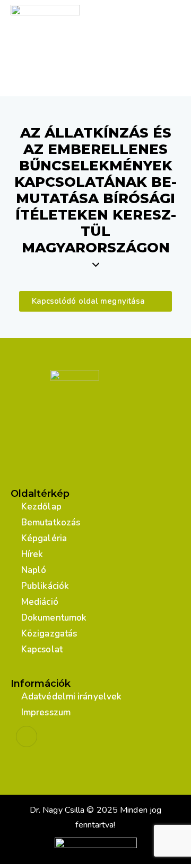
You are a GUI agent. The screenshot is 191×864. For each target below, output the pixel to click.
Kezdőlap (41, 507)
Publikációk (45, 586)
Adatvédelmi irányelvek (71, 696)
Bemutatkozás (50, 522)
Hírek (32, 554)
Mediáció (39, 602)
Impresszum (46, 712)
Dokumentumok (53, 618)
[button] (95, 301)
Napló (34, 570)
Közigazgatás (49, 633)
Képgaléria (44, 538)
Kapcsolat (42, 649)
